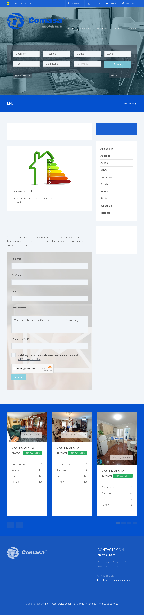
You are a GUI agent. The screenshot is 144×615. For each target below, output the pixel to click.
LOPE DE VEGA (79, 434)
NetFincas (50, 603)
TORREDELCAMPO (31, 434)
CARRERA (126, 457)
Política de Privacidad (84, 603)
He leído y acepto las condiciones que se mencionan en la (48, 357)
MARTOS (66, 434)
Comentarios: (18, 307)
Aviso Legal (64, 603)
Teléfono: (16, 275)
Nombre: (16, 258)
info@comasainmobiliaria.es (116, 579)
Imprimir (128, 103)
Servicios (117, 28)
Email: (14, 291)
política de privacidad (28, 359)
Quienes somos (84, 28)
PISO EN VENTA (22, 448)
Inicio (70, 28)
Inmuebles (101, 28)
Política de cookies (108, 603)
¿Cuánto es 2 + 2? (20, 339)
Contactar (131, 28)
